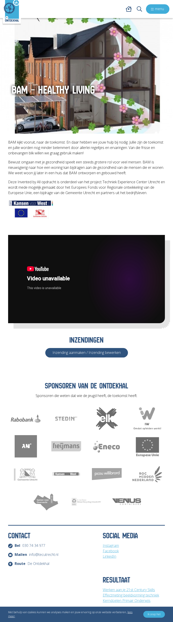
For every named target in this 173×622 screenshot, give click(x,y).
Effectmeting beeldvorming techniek (131, 595)
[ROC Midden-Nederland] (147, 474)
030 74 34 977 (30, 545)
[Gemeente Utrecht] (26, 474)
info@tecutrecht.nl (36, 554)
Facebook (111, 550)
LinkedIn (109, 556)
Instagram (111, 545)
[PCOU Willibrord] (107, 474)
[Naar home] (11, 11)
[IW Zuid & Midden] (147, 418)
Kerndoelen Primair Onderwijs (126, 600)
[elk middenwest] (107, 418)
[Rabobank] (26, 418)
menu (159, 8)
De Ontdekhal (32, 563)
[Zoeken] (139, 9)
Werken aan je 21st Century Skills (129, 589)
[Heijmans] (66, 446)
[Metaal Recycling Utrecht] (86, 502)
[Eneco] (107, 446)
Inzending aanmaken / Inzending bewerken (86, 352)
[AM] (26, 446)
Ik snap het (154, 614)
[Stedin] (66, 418)
